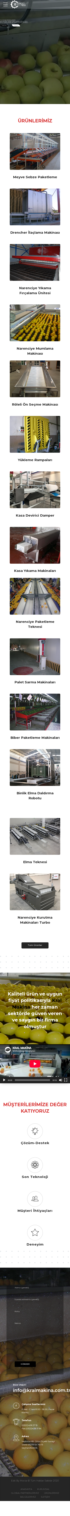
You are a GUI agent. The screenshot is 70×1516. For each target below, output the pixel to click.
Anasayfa (26, 1489)
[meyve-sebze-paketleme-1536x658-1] (35, 151)
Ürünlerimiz (4, 25)
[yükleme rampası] (35, 434)
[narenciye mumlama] (35, 322)
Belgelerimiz (28, 1497)
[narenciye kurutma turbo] (35, 891)
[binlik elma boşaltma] (35, 767)
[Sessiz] (60, 1080)
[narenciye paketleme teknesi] (35, 596)
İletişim (45, 1497)
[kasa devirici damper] (35, 489)
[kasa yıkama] (35, 545)
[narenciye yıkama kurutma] (35, 262)
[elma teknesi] (35, 836)
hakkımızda (16, 25)
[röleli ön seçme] (35, 378)
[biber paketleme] (35, 712)
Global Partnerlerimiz (25, 1493)
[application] (35, 1063)
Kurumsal (43, 1489)
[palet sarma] (35, 656)
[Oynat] (4, 1080)
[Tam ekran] (65, 1080)
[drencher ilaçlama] (35, 207)
